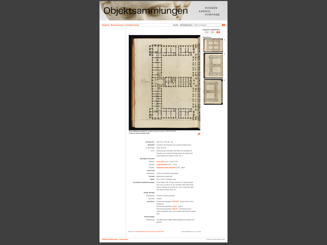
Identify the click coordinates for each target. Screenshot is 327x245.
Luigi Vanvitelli (161, 164)
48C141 (175, 209)
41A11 (174, 206)
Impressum (123, 239)
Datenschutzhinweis (110, 239)
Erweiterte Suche (132, 25)
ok (223, 25)
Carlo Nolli (160, 161)
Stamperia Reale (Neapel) (165, 167)
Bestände (105, 25)
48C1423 (175, 201)
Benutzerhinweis (117, 25)
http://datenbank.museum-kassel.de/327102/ (150, 231)
